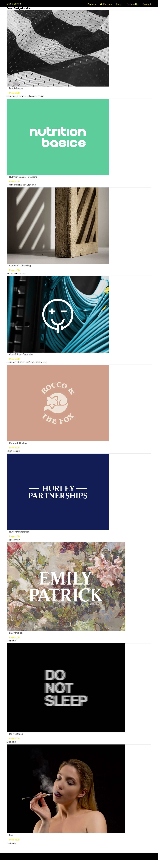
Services (107, 4)
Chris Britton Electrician (21, 354)
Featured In (132, 4)
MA (11, 835)
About (119, 4)
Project (13, 92)
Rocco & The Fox (18, 443)
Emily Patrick (15, 632)
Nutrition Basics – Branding (23, 176)
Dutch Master (16, 88)
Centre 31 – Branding (20, 265)
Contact (147, 4)
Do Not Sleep (16, 733)
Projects (91, 4)
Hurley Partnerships (19, 531)
